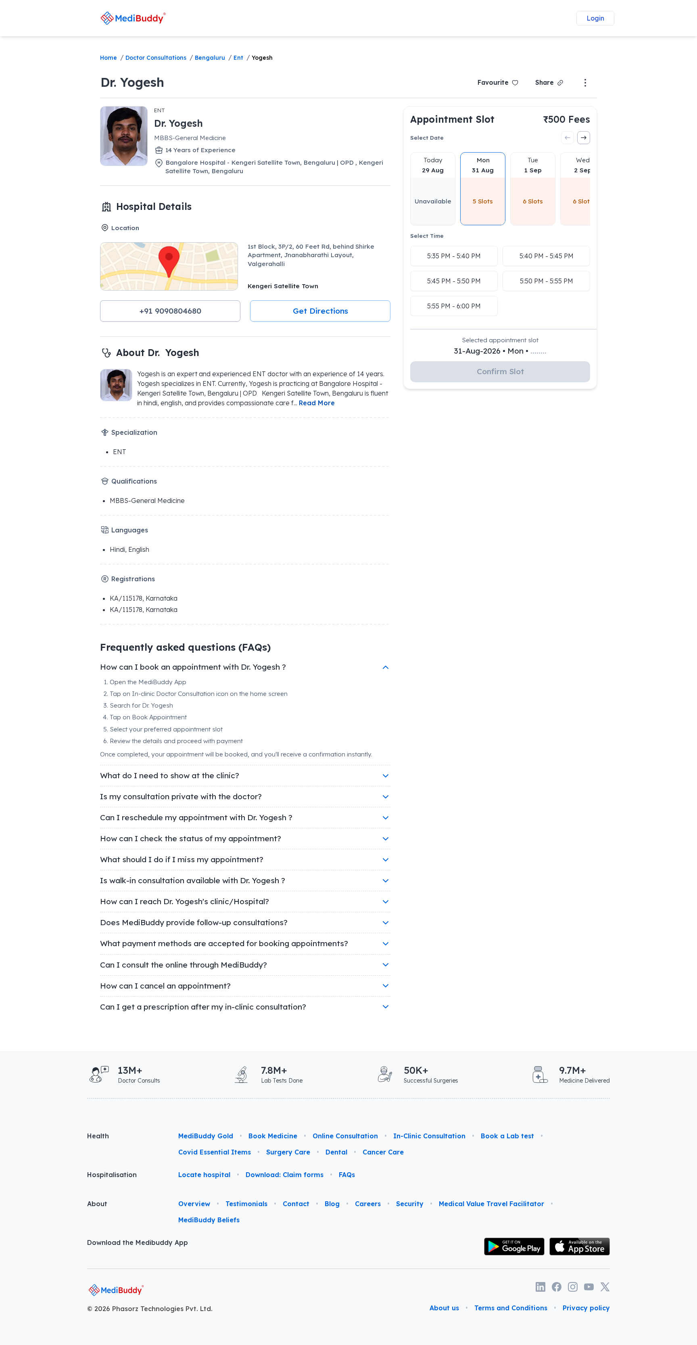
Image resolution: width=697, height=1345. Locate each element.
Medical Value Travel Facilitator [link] (491, 1204)
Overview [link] (194, 1204)
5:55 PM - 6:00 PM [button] (454, 306)
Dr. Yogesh (132, 82)
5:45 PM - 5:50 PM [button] (454, 281)
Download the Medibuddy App (137, 1242)
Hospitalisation (112, 1175)
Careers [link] (368, 1204)
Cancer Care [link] (383, 1152)
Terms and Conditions (510, 1308)
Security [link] (410, 1204)
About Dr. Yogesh (157, 352)
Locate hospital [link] (204, 1175)
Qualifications (134, 481)
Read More (317, 403)
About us (444, 1308)
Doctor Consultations (155, 57)
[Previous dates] (567, 137)
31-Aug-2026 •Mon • (500, 351)
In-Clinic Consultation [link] (429, 1136)
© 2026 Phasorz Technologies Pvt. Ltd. (150, 1309)
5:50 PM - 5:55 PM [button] (546, 281)
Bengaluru (210, 57)
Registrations (133, 579)
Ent (238, 57)
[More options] (585, 82)
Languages (129, 530)
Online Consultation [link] (345, 1136)
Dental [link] (336, 1152)
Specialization (134, 432)
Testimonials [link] (246, 1204)
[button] (170, 311)
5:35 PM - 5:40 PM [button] (454, 256)
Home (108, 57)
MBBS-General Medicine (190, 138)
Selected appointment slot (500, 340)
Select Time (427, 235)
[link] (133, 18)
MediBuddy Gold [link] (205, 1136)
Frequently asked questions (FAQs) (185, 647)
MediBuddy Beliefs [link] (209, 1220)
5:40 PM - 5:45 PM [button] (547, 256)
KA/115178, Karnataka (143, 598)
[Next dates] (583, 137)
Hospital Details (154, 206)
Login (595, 18)
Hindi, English (129, 549)
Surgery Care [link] (288, 1152)
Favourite (493, 82)
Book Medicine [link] (272, 1136)
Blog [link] (332, 1204)
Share (544, 82)
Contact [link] (296, 1204)
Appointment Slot (452, 119)
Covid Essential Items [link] (214, 1152)
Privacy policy (586, 1308)
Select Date (427, 137)
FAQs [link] (347, 1175)
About (97, 1204)
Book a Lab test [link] (507, 1136)
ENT (159, 110)
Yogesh (262, 57)
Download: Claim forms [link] (284, 1175)
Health (98, 1136)
